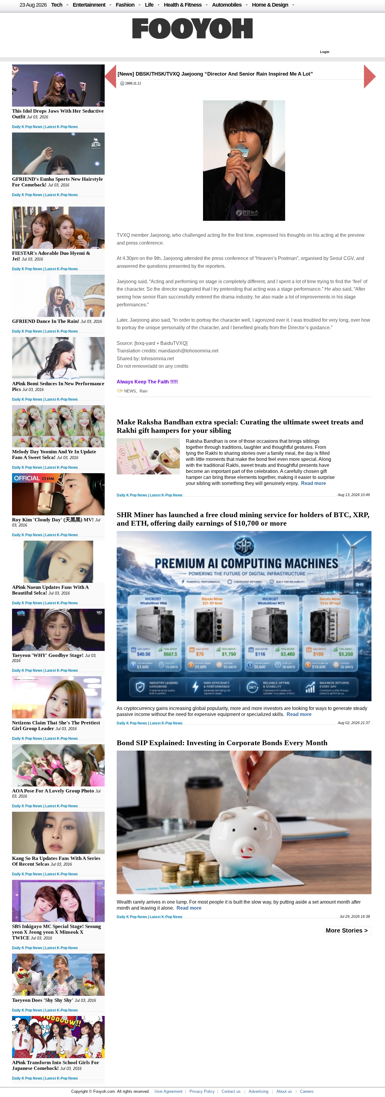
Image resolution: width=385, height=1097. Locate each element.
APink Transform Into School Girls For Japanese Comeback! (55, 1065)
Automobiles (227, 5)
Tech (56, 5)
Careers (307, 1091)
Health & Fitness (183, 5)
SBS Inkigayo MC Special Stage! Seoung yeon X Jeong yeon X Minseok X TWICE (56, 932)
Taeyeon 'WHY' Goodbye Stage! (48, 655)
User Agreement (169, 1091)
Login (324, 52)
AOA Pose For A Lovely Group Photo (53, 791)
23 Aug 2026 (33, 5)
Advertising (258, 1091)
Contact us (231, 1091)
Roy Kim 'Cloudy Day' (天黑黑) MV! (53, 520)
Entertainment (89, 5)
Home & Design (270, 5)
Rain (143, 391)
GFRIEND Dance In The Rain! (45, 321)
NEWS (130, 391)
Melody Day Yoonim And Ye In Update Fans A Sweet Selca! (54, 454)
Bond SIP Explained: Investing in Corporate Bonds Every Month (222, 743)
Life (149, 5)
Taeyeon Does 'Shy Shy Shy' (42, 1000)
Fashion (125, 5)
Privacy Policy (202, 1091)
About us (284, 1091)
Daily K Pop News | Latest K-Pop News (45, 127)
